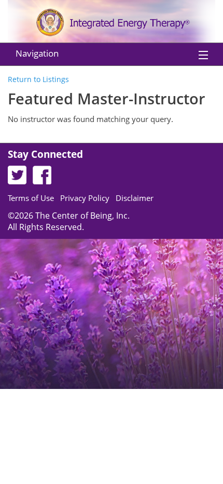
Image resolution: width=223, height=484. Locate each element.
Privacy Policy (84, 198)
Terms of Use (31, 198)
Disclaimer (135, 198)
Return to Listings (38, 79)
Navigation (37, 53)
